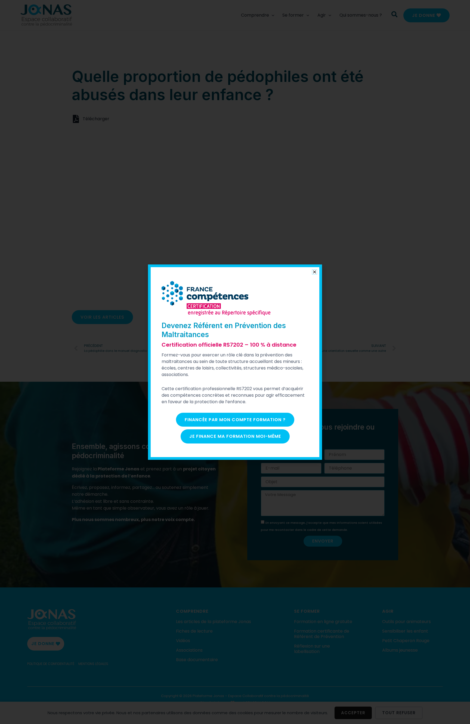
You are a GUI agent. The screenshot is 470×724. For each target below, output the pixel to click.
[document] (235, 362)
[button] (315, 272)
